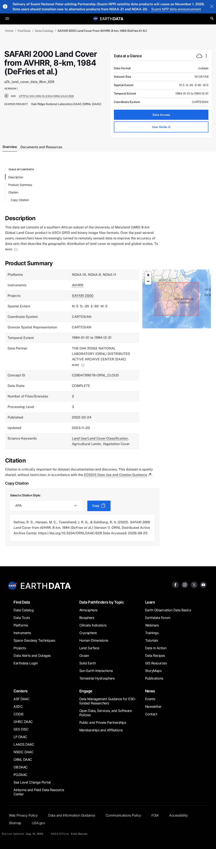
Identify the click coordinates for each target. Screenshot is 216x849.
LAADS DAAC (24, 744)
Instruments (22, 633)
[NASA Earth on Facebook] (175, 584)
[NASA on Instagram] (184, 584)
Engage (85, 691)
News (150, 691)
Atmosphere (88, 610)
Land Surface (89, 648)
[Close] (212, 7)
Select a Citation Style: (25, 495)
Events (150, 699)
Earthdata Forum (157, 618)
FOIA (155, 815)
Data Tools (22, 618)
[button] (11, 249)
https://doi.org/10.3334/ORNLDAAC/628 (46, 96)
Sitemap (15, 823)
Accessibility (178, 815)
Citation (13, 192)
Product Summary (20, 185)
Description (15, 177)
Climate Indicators (93, 625)
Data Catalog (44, 30)
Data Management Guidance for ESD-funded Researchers (107, 701)
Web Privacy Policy (23, 815)
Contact (151, 714)
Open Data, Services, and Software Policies (105, 713)
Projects (20, 648)
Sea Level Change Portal (32, 782)
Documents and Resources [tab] (41, 147)
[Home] (111, 18)
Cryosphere (88, 633)
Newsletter (153, 706)
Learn (150, 602)
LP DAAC (20, 737)
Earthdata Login (26, 663)
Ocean (84, 655)
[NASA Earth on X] (194, 584)
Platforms (21, 625)
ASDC (18, 706)
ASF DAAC (21, 699)
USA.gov (38, 823)
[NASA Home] (96, 18)
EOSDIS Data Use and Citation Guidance (115, 475)
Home (9, 30)
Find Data (24, 30)
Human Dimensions (93, 640)
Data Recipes (155, 655)
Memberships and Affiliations (101, 730)
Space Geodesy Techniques (34, 640)
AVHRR (77, 285)
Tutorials (151, 640)
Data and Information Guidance (71, 815)
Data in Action (155, 648)
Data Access (161, 114)
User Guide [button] (160, 127)
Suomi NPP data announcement (176, 9)
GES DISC (21, 729)
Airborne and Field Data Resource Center (39, 792)
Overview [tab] (10, 147)
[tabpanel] (108, 356)
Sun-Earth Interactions (96, 671)
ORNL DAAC (23, 759)
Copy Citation (20, 200)
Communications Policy (123, 815)
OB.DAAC (21, 767)
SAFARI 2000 (82, 296)
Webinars (152, 625)
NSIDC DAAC (23, 752)
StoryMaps (153, 671)
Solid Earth (87, 663)
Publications (154, 678)
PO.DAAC (20, 775)
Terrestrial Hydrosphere (97, 678)
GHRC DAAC (23, 722)
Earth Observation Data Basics (168, 610)
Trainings (152, 633)
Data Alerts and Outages (32, 655)
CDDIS (19, 714)
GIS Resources (156, 663)
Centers (21, 691)
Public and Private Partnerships (102, 722)
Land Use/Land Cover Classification (100, 438)
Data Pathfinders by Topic (101, 602)
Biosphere (86, 618)
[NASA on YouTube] (203, 584)
